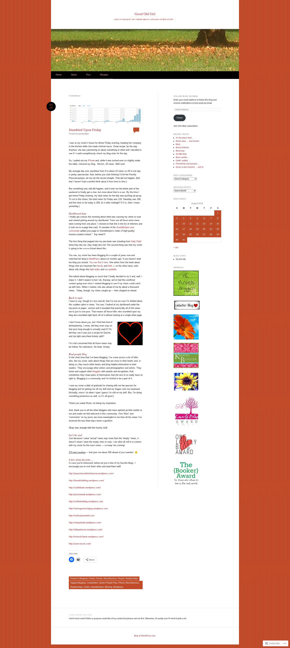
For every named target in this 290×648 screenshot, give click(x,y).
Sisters (87, 587)
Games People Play (108, 583)
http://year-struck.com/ (80, 543)
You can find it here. (99, 262)
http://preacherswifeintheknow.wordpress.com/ (91, 473)
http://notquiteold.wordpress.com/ (85, 522)
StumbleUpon (122, 227)
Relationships (131, 578)
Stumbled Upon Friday (85, 129)
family (100, 266)
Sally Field (136, 241)
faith (110, 266)
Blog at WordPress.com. (145, 636)
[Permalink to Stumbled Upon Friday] (106, 114)
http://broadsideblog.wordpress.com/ (86, 480)
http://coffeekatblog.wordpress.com (86, 501)
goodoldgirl (83, 134)
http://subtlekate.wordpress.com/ (85, 487)
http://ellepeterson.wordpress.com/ (85, 529)
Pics (88, 74)
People (121, 578)
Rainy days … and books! (187, 141)
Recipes (104, 74)
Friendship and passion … (188, 164)
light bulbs (95, 269)
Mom (178, 144)
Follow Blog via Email (186, 96)
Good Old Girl (145, 13)
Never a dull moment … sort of (189, 167)
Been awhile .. (182, 157)
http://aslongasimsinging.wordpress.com (88, 508)
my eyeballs (110, 269)
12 (136, 129)
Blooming (180, 151)
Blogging (83, 578)
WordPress (94, 259)
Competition (92, 583)
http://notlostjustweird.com (81, 515)
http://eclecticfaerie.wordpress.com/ (86, 536)
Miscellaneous (110, 578)
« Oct (176, 247)
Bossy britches (182, 147)
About (74, 74)
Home (58, 74)
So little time (181, 154)
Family (92, 578)
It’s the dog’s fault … (185, 138)
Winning (108, 587)
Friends (99, 578)
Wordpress (118, 587)
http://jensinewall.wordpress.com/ (85, 494)
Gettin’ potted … (183, 160)
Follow (180, 118)
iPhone (91, 160)
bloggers (96, 371)
